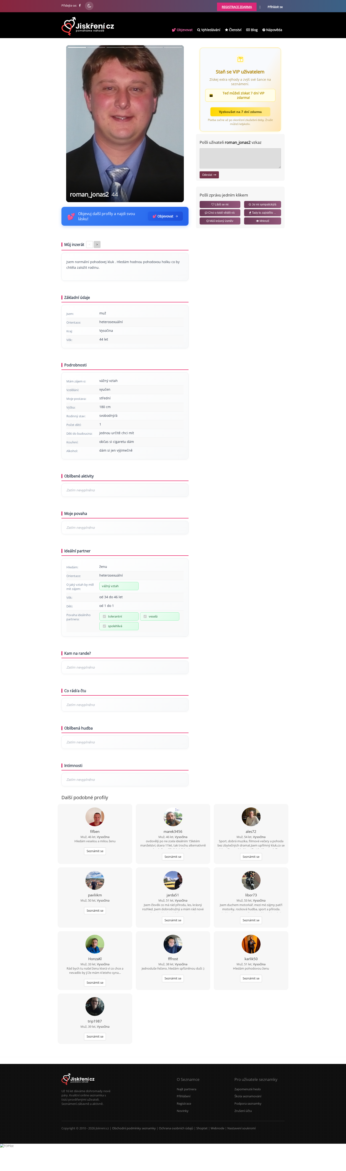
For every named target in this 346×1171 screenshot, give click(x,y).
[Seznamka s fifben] (94, 817)
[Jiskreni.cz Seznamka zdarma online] (80, 5)
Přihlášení (183, 1096)
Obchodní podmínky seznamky (134, 1128)
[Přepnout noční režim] (89, 6)
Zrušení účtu (243, 1111)
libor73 (251, 895)
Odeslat (207, 174)
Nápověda (273, 30)
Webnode (217, 1128)
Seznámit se (95, 851)
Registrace (184, 1103)
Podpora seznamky (248, 1103)
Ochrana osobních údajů (176, 1128)
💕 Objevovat (182, 30)
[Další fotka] (176, 123)
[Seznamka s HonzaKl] (94, 944)
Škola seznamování (247, 1096)
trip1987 (95, 1021)
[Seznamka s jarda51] (173, 881)
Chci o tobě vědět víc (221, 212)
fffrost (173, 958)
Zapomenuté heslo (247, 1089)
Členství (234, 30)
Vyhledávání (210, 30)
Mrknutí (264, 221)
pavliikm (95, 895)
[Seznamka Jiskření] (77, 1087)
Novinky (183, 1111)
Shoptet (202, 1128)
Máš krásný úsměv (221, 221)
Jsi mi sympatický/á (263, 204)
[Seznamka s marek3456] (173, 817)
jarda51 (173, 895)
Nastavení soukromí (241, 1128)
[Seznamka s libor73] (251, 881)
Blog (254, 30)
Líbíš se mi (221, 204)
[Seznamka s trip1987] (94, 1007)
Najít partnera (186, 1089)
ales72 (251, 831)
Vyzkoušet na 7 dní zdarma (240, 112)
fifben (95, 831)
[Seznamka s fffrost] (173, 944)
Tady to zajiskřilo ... (263, 212)
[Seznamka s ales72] (251, 817)
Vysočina (103, 837)
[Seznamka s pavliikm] (94, 881)
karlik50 (251, 958)
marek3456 (173, 831)
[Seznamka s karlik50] (251, 944)
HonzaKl (95, 958)
